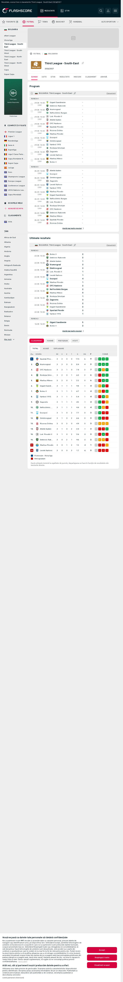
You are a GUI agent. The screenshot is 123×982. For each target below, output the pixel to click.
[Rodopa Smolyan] (37, 375)
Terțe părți (22, 961)
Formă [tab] (50, 341)
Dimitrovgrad (45, 418)
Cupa (6, 70)
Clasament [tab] (36, 341)
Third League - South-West (13, 51)
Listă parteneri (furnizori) (13, 978)
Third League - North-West (13, 64)
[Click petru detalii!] (73, 104)
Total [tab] (35, 348)
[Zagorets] (37, 402)
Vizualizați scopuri (102, 965)
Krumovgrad (45, 364)
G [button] (77, 354)
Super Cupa (9, 74)
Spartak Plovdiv (46, 359)
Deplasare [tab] (59, 348)
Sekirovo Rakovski (46, 439)
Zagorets (44, 402)
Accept (102, 950)
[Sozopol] (37, 412)
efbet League (10, 36)
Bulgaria (53, 54)
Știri (53, 77)
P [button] (90, 354)
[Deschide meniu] (115, 11)
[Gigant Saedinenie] (37, 385)
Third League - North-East (13, 58)
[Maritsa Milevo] (37, 380)
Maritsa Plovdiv (46, 445)
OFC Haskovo (46, 370)
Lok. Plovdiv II (46, 434)
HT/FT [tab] (75, 341)
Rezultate (64, 77)
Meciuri (77, 77)
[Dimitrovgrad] (37, 418)
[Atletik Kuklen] (37, 428)
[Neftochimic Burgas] (37, 407)
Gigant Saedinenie (46, 386)
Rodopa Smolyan (46, 375)
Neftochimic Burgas (46, 407)
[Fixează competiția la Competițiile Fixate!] (82, 63)
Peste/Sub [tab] (63, 341)
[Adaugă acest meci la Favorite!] (31, 104)
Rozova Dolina (46, 423)
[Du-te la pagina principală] (19, 10)
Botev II (43, 391)
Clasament (90, 77)
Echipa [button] (38, 354)
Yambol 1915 (45, 396)
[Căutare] (101, 11)
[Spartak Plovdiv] (37, 358)
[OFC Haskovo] (37, 369)
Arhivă (103, 77)
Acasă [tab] (46, 348)
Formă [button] (105, 354)
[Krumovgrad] (37, 364)
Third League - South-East (13, 45)
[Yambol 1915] (37, 396)
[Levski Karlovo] (37, 450)
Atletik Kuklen (45, 429)
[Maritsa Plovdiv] (37, 445)
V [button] (62, 354)
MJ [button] (57, 354)
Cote (44, 77)
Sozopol (43, 413)
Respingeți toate (102, 957)
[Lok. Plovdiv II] (37, 434)
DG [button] (85, 354)
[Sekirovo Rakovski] (37, 439)
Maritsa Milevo (46, 380)
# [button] (31, 354)
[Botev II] (37, 391)
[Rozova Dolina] (37, 423)
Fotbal (37, 54)
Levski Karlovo (46, 450)
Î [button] (71, 354)
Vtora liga (8, 40)
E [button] (66, 354)
